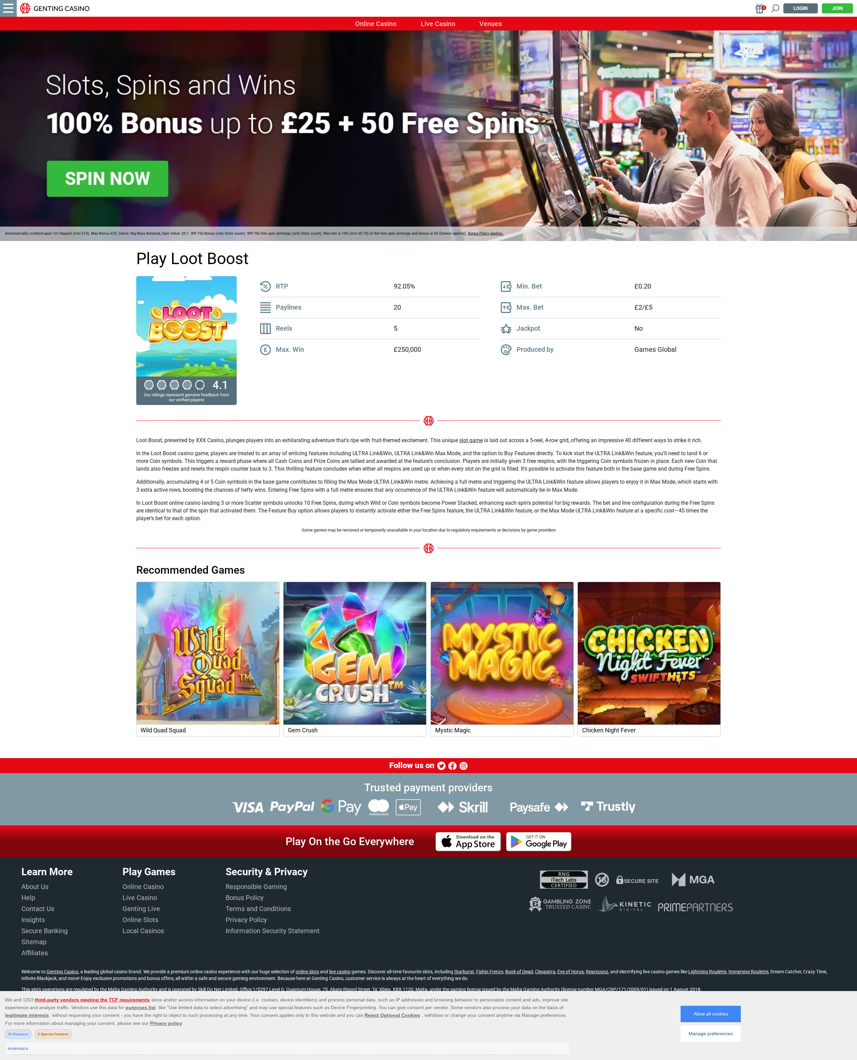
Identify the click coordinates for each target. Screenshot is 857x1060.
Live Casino (438, 24)
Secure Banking (44, 931)
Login (800, 8)
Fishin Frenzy (489, 971)
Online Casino (375, 24)
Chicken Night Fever (609, 730)
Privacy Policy (246, 920)
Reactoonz (597, 971)
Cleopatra (545, 971)
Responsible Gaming (256, 887)
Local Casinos (143, 931)
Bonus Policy (244, 898)
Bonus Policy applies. (485, 233)
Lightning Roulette (707, 971)
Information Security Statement (273, 931)
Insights (33, 920)
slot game (471, 440)
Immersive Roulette (748, 971)
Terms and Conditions (258, 909)
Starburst (464, 971)
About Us (35, 887)
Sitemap (34, 942)
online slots (307, 971)
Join (837, 8)
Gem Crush (303, 730)
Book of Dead (519, 971)
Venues (490, 24)
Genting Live (141, 909)
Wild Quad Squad (163, 730)
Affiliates (34, 953)
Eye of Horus (570, 971)
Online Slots (140, 920)
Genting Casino (62, 971)
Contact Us (37, 909)
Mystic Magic (453, 730)
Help (28, 898)
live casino (339, 971)
